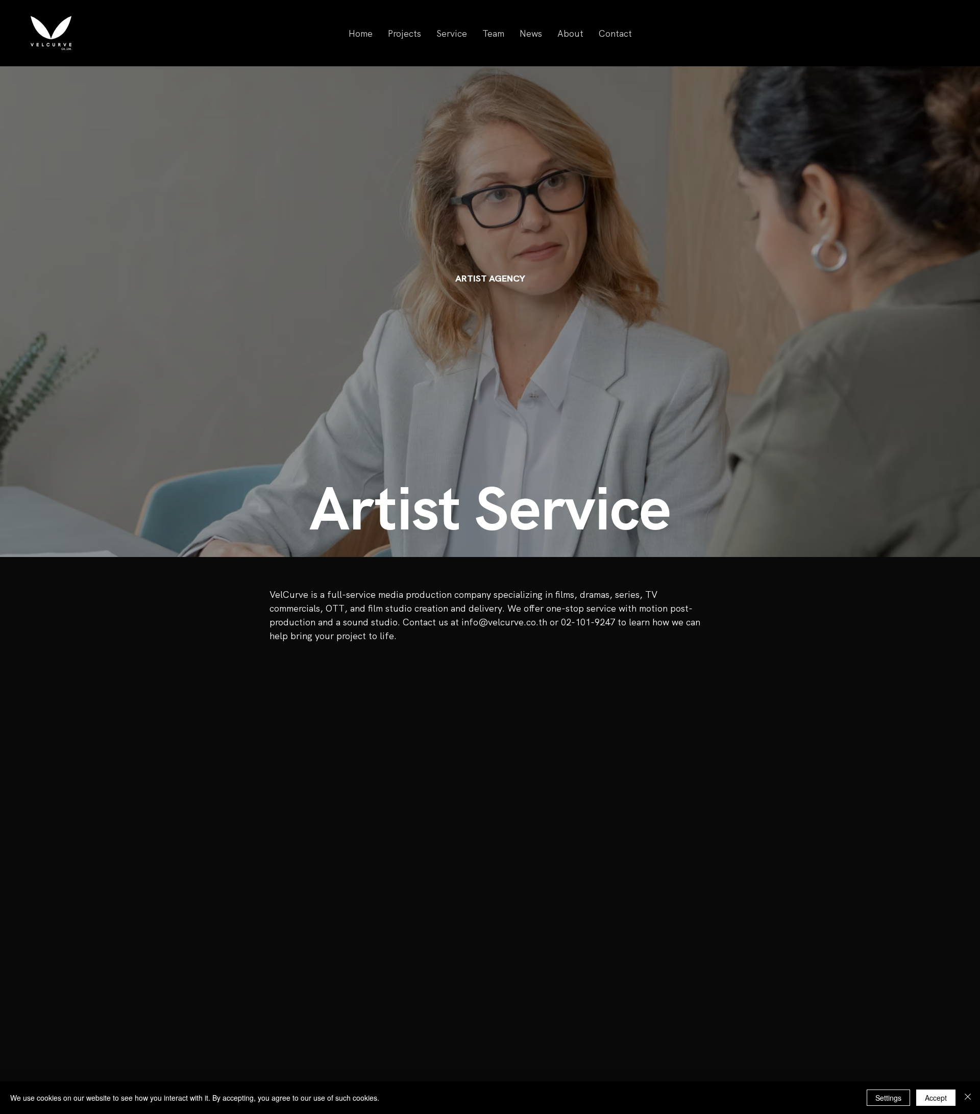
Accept (936, 1098)
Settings (888, 1098)
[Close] (968, 1098)
